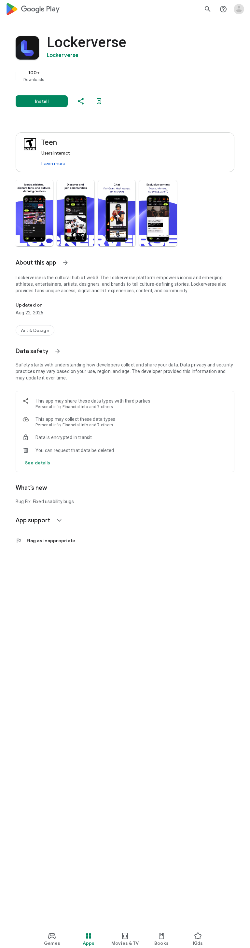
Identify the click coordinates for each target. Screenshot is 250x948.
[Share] (81, 101)
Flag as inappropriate (45, 540)
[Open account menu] (239, 9)
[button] (34, 213)
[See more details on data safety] (37, 463)
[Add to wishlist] (99, 101)
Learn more (53, 163)
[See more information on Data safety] (57, 351)
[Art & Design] (35, 330)
